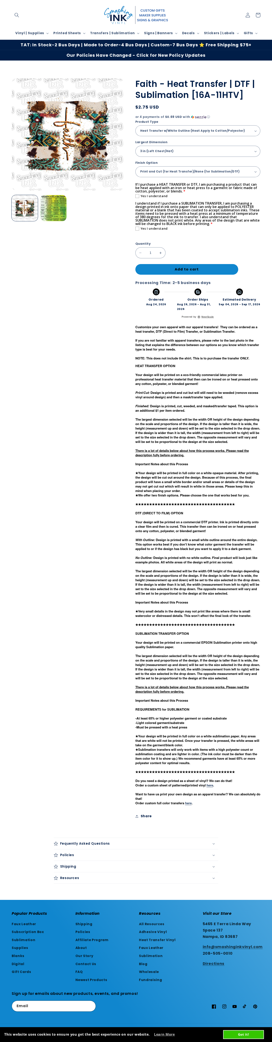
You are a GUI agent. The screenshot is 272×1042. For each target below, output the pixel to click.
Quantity (143, 244)
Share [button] (146, 816)
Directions (214, 963)
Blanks (18, 956)
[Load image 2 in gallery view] (53, 208)
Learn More (164, 1034)
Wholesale (149, 972)
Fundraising (150, 980)
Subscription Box (28, 932)
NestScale (207, 316)
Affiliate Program (92, 940)
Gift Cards (21, 972)
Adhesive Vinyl (153, 932)
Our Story (84, 956)
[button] (17, 15)
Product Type (147, 122)
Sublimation (23, 940)
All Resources (151, 924)
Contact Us (85, 964)
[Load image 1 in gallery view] (25, 208)
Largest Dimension (151, 142)
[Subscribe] (90, 1006)
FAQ (79, 972)
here (210, 785)
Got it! (243, 1034)
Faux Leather (24, 924)
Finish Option (146, 163)
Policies (82, 932)
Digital (18, 964)
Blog (143, 964)
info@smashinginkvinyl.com (233, 946)
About (81, 948)
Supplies (20, 948)
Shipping (83, 924)
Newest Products (91, 980)
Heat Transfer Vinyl (157, 940)
